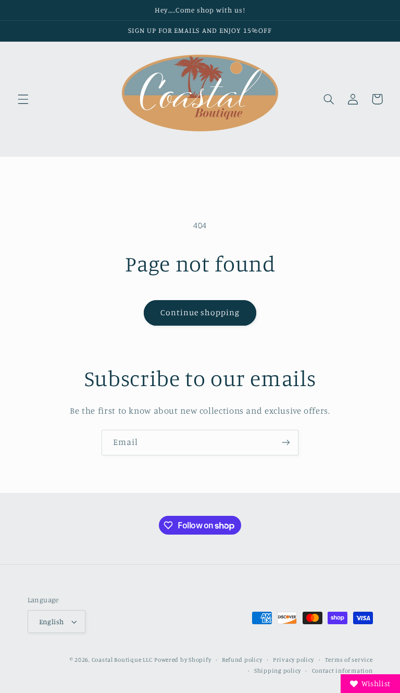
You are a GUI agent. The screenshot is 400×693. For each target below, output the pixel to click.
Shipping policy (277, 670)
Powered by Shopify (182, 659)
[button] (23, 99)
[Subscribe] (286, 442)
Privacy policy (293, 659)
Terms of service (349, 659)
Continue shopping (200, 312)
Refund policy (242, 659)
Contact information (342, 670)
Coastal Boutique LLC (122, 659)
